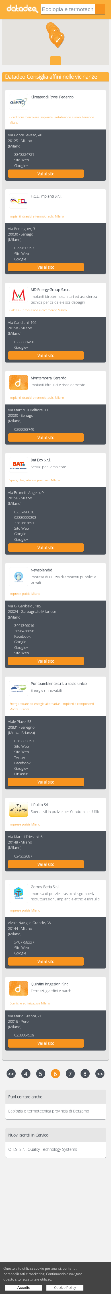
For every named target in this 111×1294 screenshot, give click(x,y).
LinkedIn (21, 773)
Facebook (22, 636)
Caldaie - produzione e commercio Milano (38, 310)
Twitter (19, 757)
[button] (58, 42)
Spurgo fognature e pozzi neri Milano (34, 480)
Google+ (21, 165)
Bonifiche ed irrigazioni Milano (29, 1003)
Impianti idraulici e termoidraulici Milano (36, 216)
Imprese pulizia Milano (24, 593)
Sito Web (21, 159)
